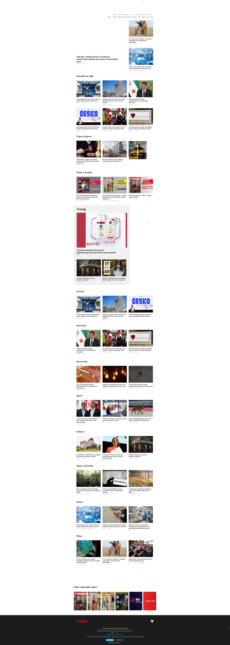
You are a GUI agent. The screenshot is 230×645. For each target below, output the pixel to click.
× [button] (228, 627)
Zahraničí (120, 17)
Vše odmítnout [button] (119, 640)
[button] (115, 634)
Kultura (143, 17)
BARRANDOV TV (126, 14)
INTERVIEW (138, 14)
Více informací (116, 632)
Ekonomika (134, 17)
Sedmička (115, 14)
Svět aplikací (144, 14)
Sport (139, 17)
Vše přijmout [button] (110, 640)
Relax (152, 17)
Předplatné (150, 14)
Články (109, 17)
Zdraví (148, 17)
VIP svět (132, 14)
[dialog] (115, 636)
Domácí (115, 17)
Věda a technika (127, 17)
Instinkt (120, 14)
